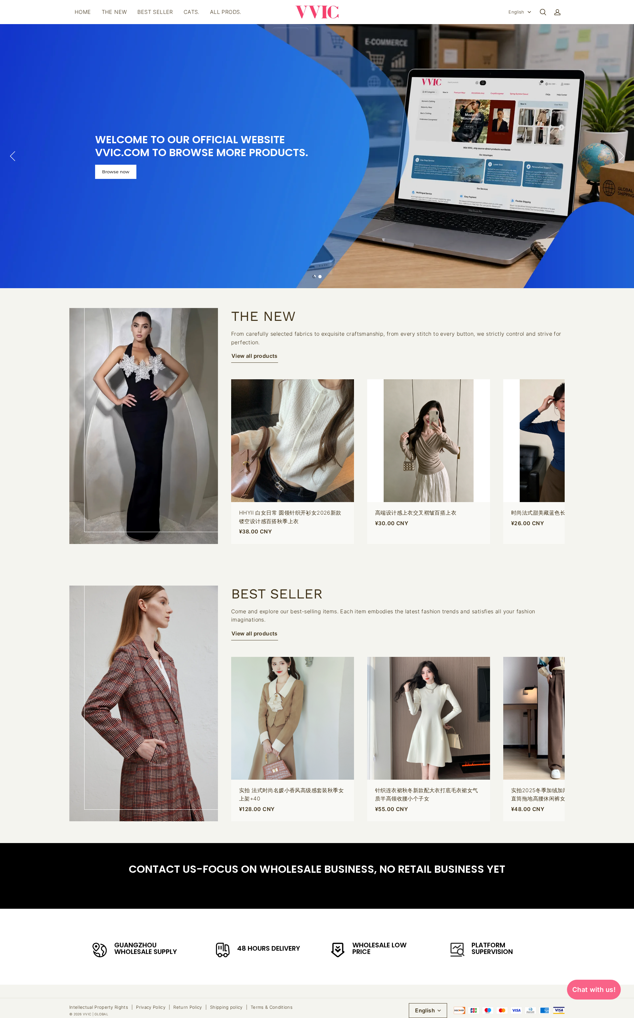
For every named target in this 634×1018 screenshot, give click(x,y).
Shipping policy (226, 1007)
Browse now (115, 171)
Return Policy (187, 1007)
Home (83, 12)
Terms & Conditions (272, 1007)
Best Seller (155, 12)
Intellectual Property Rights (98, 1007)
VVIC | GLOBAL (95, 1014)
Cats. (191, 12)
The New (114, 12)
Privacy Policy (150, 1007)
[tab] (314, 276)
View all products (254, 356)
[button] (543, 12)
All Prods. (225, 12)
